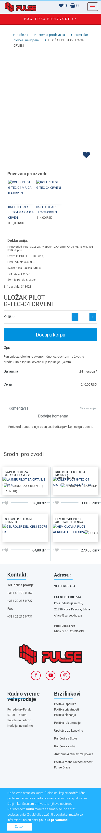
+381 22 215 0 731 (20, 616)
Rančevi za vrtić (65, 746)
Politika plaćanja (65, 715)
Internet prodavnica (51, 35)
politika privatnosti (53, 820)
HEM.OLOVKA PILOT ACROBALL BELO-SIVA (69, 521)
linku (30, 809)
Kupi (21, 186)
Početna (22, 35)
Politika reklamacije (67, 723)
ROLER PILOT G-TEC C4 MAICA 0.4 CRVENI (20, 212)
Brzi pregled (21, 198)
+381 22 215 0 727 (20, 601)
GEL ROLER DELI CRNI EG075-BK (18, 521)
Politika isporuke (65, 704)
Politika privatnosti (66, 709)
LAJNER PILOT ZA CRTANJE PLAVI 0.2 (17, 473)
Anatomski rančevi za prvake (73, 754)
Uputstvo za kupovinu (68, 730)
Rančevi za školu (65, 738)
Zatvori (20, 826)
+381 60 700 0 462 (20, 593)
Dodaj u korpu (50, 335)
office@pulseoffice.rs (68, 615)
